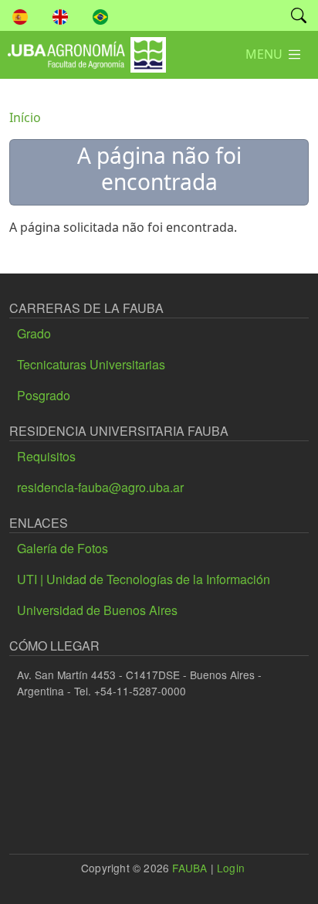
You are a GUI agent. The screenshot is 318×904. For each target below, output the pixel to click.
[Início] (83, 48)
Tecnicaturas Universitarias (91, 364)
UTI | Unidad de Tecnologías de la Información (143, 579)
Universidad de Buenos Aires (97, 610)
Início (25, 117)
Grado (34, 333)
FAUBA (189, 867)
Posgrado (43, 395)
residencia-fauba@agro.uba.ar (100, 487)
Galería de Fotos (62, 548)
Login (231, 867)
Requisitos (46, 456)
